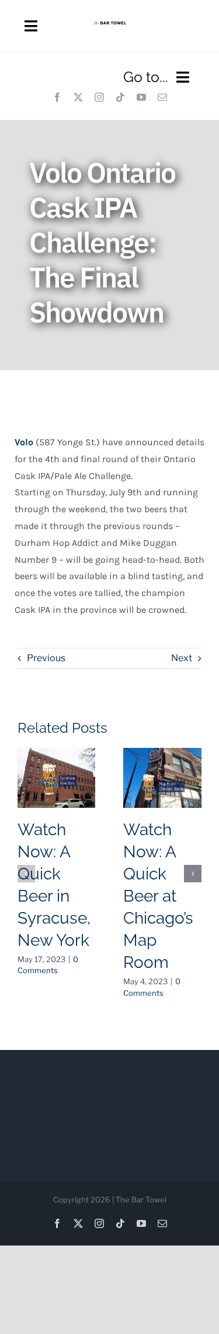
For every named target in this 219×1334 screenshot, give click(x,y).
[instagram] (99, 97)
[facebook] (57, 97)
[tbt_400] (109, 25)
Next (181, 658)
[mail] (162, 97)
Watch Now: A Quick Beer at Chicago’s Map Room (158, 896)
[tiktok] (120, 97)
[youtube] (141, 97)
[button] (26, 873)
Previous (46, 658)
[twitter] (78, 97)
